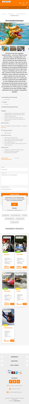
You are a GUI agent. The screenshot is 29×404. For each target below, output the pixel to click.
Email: (2, 167)
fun (24, 215)
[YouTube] (14, 381)
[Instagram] (18, 381)
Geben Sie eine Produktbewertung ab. (6, 158)
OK (14, 204)
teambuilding (9, 218)
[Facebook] (10, 381)
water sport (14, 222)
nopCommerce (17, 400)
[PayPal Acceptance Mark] (14, 372)
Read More (3, 127)
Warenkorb (27, 3)
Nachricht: (3, 173)
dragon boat (20, 218)
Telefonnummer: (5, 187)
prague (5, 215)
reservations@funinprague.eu (15, 392)
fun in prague (15, 215)
